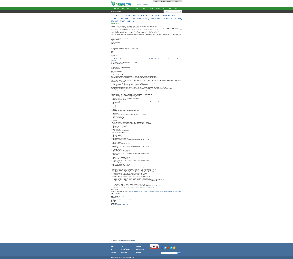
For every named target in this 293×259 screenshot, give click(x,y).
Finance (144, 8)
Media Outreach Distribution (143, 251)
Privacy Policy (124, 252)
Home (139, 4)
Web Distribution (140, 249)
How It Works (114, 248)
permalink (133, 240)
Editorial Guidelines (125, 249)
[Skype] (171, 247)
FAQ (122, 246)
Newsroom (145, 4)
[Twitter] (165, 247)
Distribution (138, 248)
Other (176, 8)
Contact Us (177, 1)
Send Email (116, 197)
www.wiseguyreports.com (121, 204)
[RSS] (174, 247)
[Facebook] (162, 247)
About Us (113, 251)
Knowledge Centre (125, 248)
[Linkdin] (168, 247)
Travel (169, 8)
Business (129, 8)
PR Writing (138, 252)
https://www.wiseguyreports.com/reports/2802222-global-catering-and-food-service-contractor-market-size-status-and (153, 191)
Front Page (116, 8)
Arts (123, 8)
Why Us (112, 249)
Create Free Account (166, 1)
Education (137, 8)
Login (156, 1)
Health (151, 8)
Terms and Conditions (126, 251)
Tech (164, 8)
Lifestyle (158, 8)
